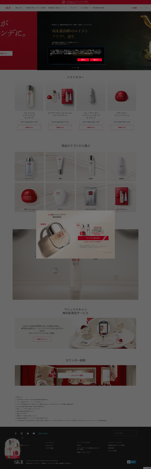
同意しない (96, 59)
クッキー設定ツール (69, 53)
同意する (83, 59)
